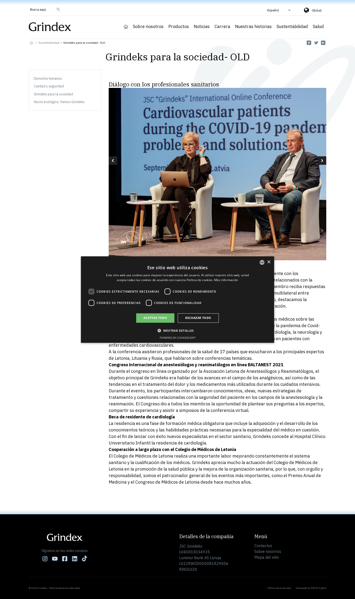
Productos (178, 26)
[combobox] (262, 262)
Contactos (263, 545)
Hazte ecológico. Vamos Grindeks (59, 102)
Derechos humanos (48, 78)
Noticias (202, 26)
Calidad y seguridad (49, 86)
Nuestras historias (253, 26)
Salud (318, 26)
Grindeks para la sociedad (53, 94)
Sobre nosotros (148, 26)
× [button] (268, 262)
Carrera (222, 26)
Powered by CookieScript (178, 337)
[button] (279, 10)
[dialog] (177, 299)
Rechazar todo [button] (198, 318)
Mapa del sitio (266, 557)
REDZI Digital (318, 588)
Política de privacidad (279, 588)
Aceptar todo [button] (155, 318)
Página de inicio (126, 26)
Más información (226, 280)
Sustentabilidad (292, 26)
